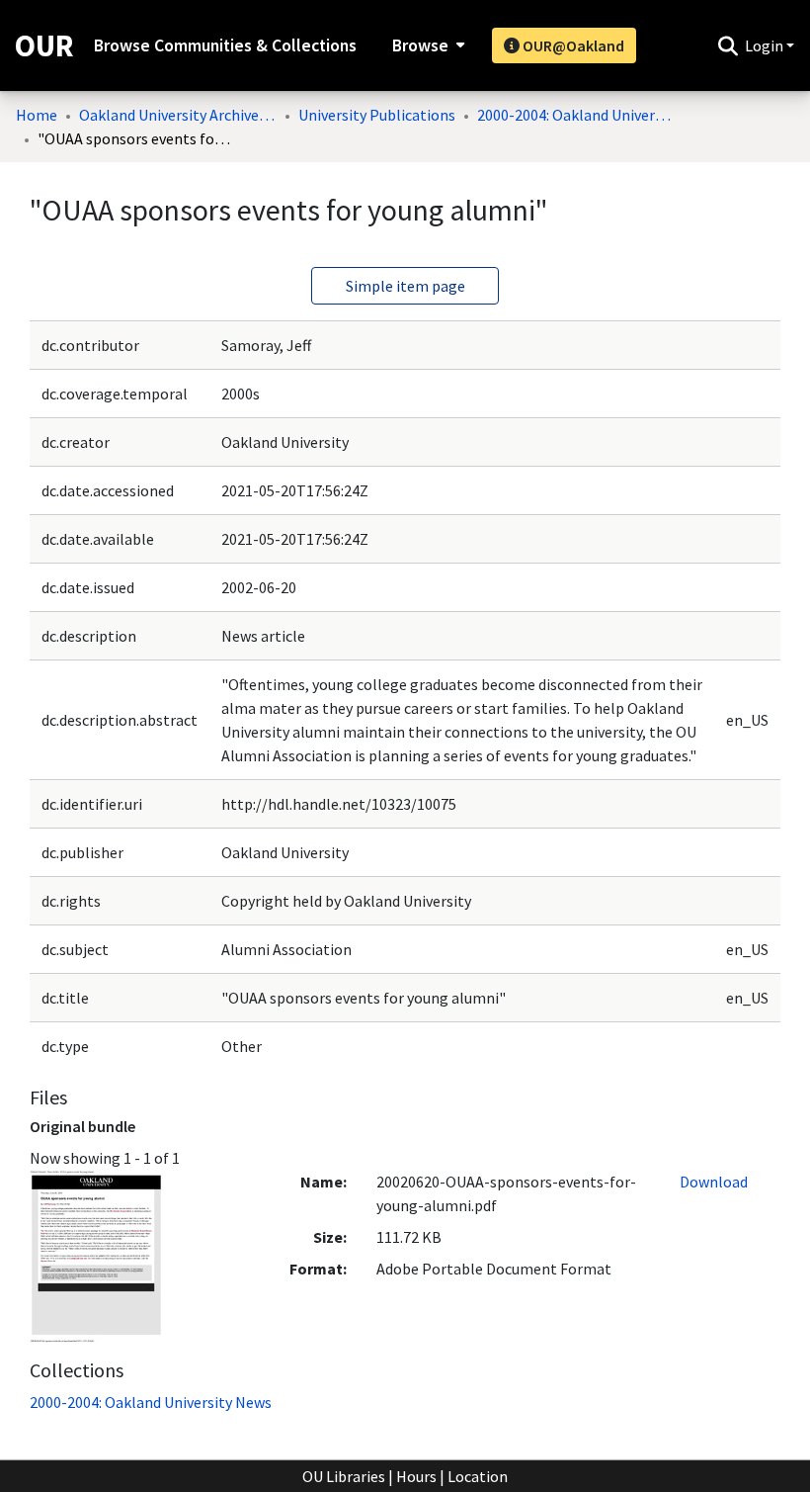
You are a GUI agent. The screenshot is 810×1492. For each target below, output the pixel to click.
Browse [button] (420, 45)
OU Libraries (343, 1476)
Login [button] (765, 45)
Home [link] (36, 115)
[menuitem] (426, 45)
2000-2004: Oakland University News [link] (576, 115)
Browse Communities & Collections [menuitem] (225, 45)
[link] (151, 1402)
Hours (416, 1476)
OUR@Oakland (572, 45)
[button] (727, 45)
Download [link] (714, 1181)
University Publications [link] (376, 115)
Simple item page (405, 286)
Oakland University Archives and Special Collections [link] (178, 115)
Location (477, 1476)
